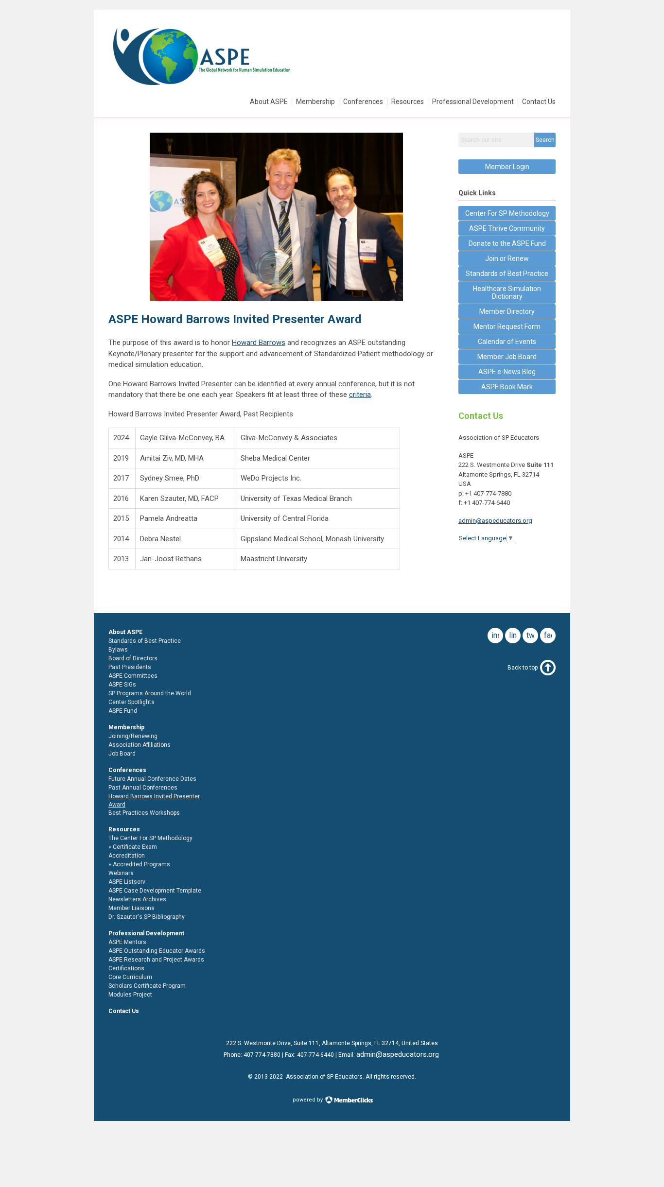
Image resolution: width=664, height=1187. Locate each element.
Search (545, 140)
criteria (360, 394)
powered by (308, 1100)
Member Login (507, 167)
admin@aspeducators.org (495, 520)
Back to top (522, 667)
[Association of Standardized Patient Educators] (201, 88)
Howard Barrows (258, 342)
